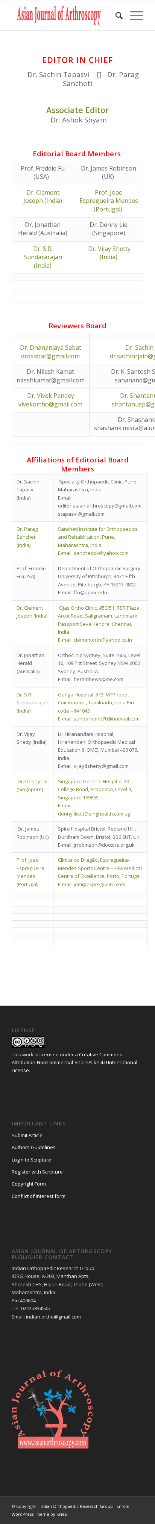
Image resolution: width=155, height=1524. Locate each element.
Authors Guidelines (34, 1147)
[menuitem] (115, 15)
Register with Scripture (37, 1171)
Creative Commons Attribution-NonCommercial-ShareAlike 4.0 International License (74, 1062)
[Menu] (133, 15)
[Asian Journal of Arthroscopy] (64, 15)
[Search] (115, 15)
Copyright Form (29, 1183)
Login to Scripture (31, 1159)
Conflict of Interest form (38, 1196)
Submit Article (27, 1135)
